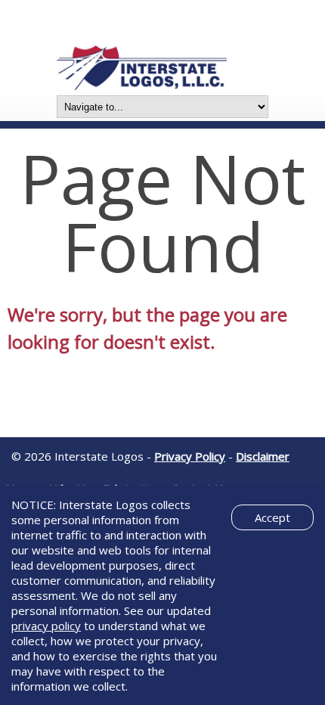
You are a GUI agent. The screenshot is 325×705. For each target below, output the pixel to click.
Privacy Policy (189, 456)
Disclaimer (262, 456)
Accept (272, 517)
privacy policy (46, 625)
